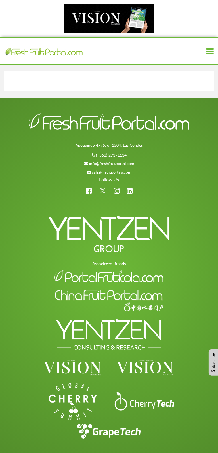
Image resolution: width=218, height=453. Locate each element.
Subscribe (213, 362)
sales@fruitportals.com (111, 172)
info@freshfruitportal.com (111, 163)
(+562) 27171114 (111, 155)
